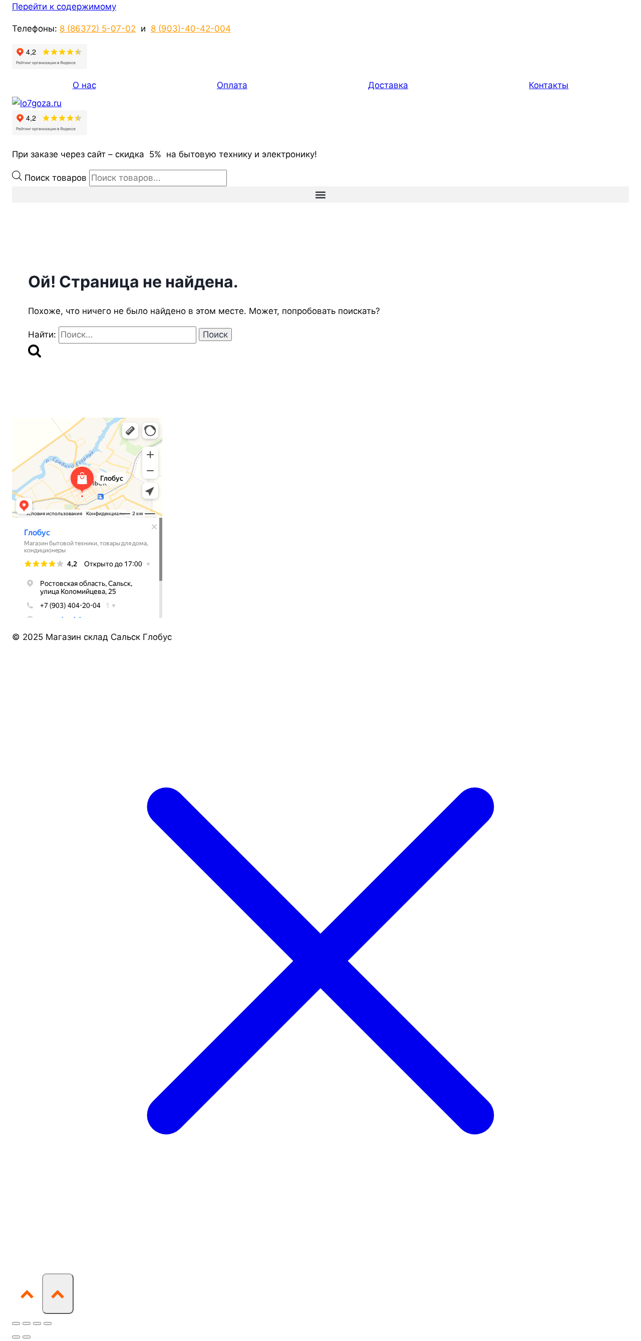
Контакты (548, 85)
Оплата (232, 85)
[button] (320, 194)
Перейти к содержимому (64, 7)
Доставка (388, 85)
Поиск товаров (57, 178)
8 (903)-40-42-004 (191, 29)
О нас (84, 85)
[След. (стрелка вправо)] (27, 1336)
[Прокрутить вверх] (27, 1293)
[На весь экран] (27, 1323)
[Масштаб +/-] (16, 1323)
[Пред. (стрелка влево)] (16, 1336)
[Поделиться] (37, 1323)
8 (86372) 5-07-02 (98, 29)
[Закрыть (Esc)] (48, 1323)
